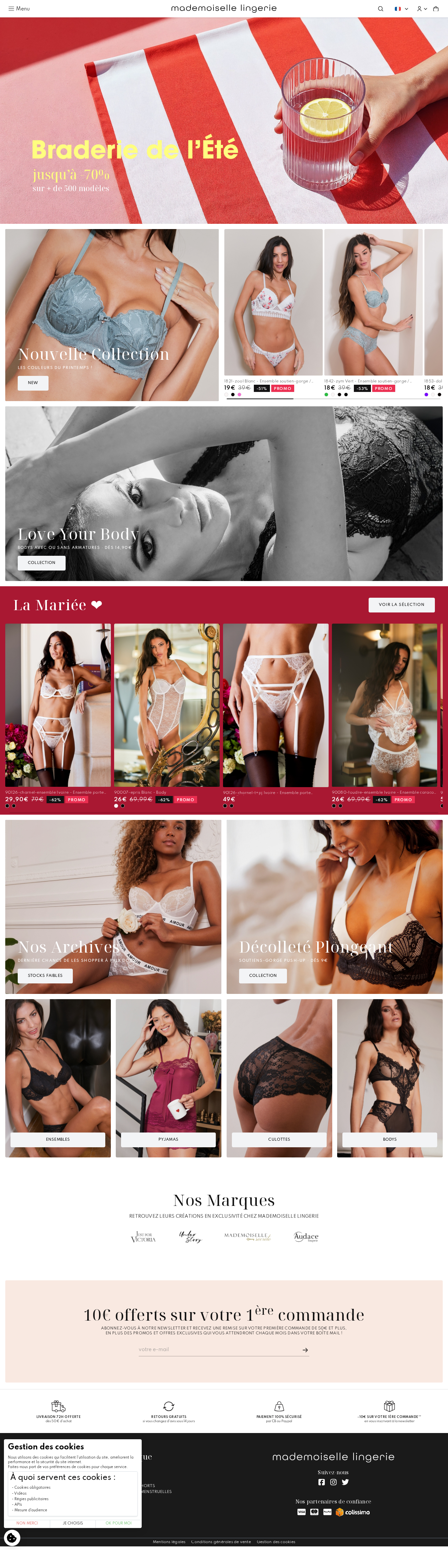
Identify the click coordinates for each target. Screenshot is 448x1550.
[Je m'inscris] (305, 1350)
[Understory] (191, 1237)
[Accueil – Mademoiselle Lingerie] (224, 8)
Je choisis (73, 1523)
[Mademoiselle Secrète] (248, 1237)
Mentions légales (169, 1542)
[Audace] (306, 1237)
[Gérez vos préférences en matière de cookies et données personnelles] (12, 1538)
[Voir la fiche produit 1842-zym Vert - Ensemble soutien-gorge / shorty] (373, 302)
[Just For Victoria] (143, 1237)
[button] (422, 9)
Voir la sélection (402, 605)
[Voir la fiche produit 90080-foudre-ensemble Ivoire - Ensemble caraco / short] (385, 705)
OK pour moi (119, 1523)
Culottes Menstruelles (144, 1492)
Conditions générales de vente (221, 1542)
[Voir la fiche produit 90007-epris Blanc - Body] (167, 705)
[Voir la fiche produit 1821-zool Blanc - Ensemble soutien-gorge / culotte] (273, 302)
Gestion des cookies (276, 1542)
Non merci (27, 1523)
